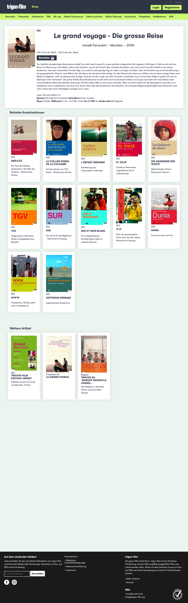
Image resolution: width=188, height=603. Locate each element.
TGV (13, 230)
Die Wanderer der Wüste (163, 163)
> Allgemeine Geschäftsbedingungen (75, 561)
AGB (171, 17)
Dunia (155, 230)
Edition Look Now (94, 17)
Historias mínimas (58, 297)
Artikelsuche (38, 17)
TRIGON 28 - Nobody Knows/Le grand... (94, 380)
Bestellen (45, 57)
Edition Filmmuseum (73, 17)
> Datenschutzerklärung (75, 566)
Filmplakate (144, 17)
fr (166, 2)
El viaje (121, 162)
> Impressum (70, 570)
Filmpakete (23, 17)
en (171, 2)
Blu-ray (57, 17)
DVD (49, 17)
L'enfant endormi (93, 162)
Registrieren (172, 7)
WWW (15, 297)
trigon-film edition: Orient (21, 377)
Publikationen (159, 17)
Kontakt (178, 2)
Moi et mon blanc (93, 230)
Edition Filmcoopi (113, 17)
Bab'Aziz (16, 160)
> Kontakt (129, 582)
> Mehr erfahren (132, 579)
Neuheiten (10, 17)
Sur (48, 230)
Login (156, 7)
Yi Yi (118, 229)
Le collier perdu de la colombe (57, 163)
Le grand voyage (57, 377)
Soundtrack (130, 17)
